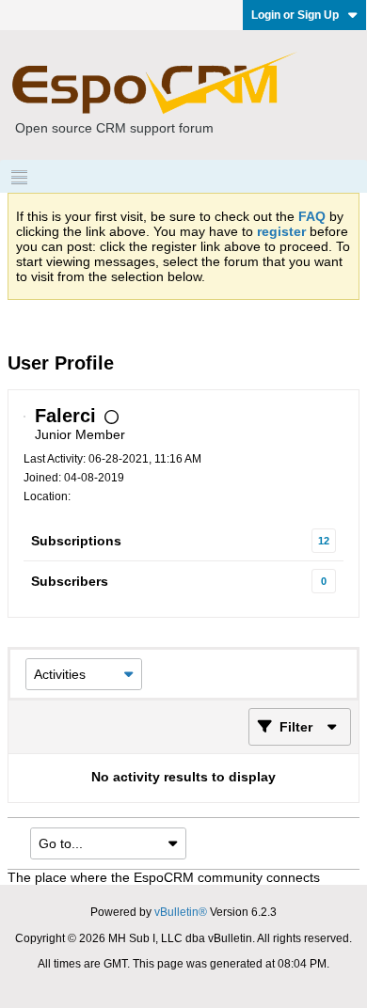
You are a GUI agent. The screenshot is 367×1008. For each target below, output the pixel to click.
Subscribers (69, 581)
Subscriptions (76, 540)
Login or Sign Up (295, 15)
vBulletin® (180, 912)
